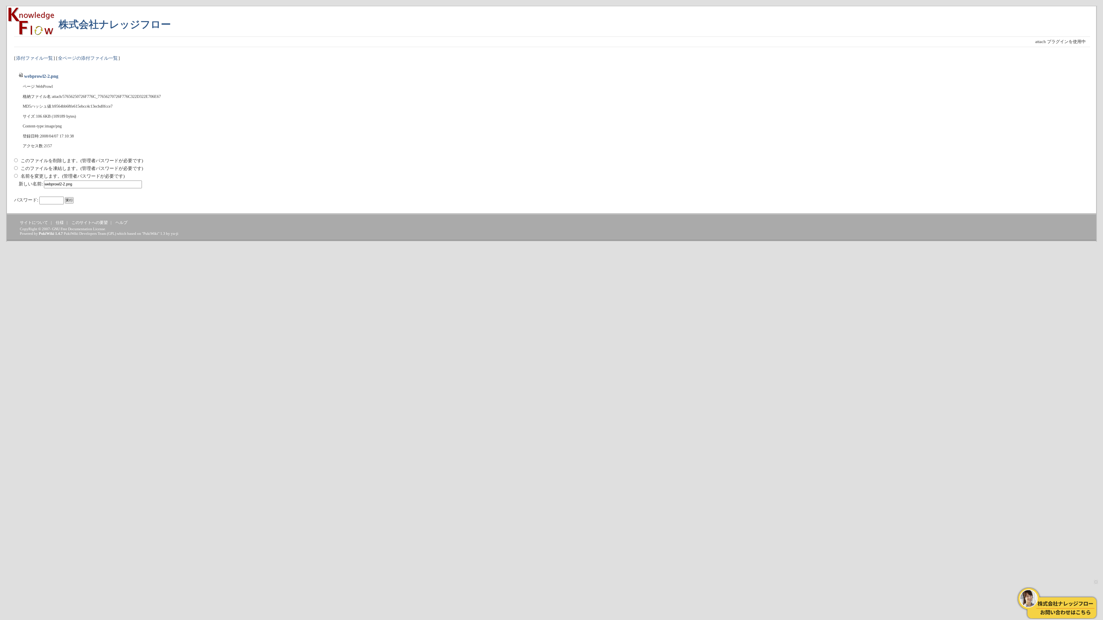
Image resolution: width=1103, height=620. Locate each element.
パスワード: (26, 199)
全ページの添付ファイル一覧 (88, 58)
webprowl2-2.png (41, 76)
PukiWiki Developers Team (85, 233)
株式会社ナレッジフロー (115, 24)
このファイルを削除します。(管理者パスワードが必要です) (82, 160)
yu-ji (174, 233)
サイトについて (34, 222)
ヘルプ (121, 222)
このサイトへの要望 (90, 222)
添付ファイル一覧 (34, 58)
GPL (111, 233)
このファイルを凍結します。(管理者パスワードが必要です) (82, 168)
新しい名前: (31, 183)
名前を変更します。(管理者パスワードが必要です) (73, 176)
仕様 (60, 222)
